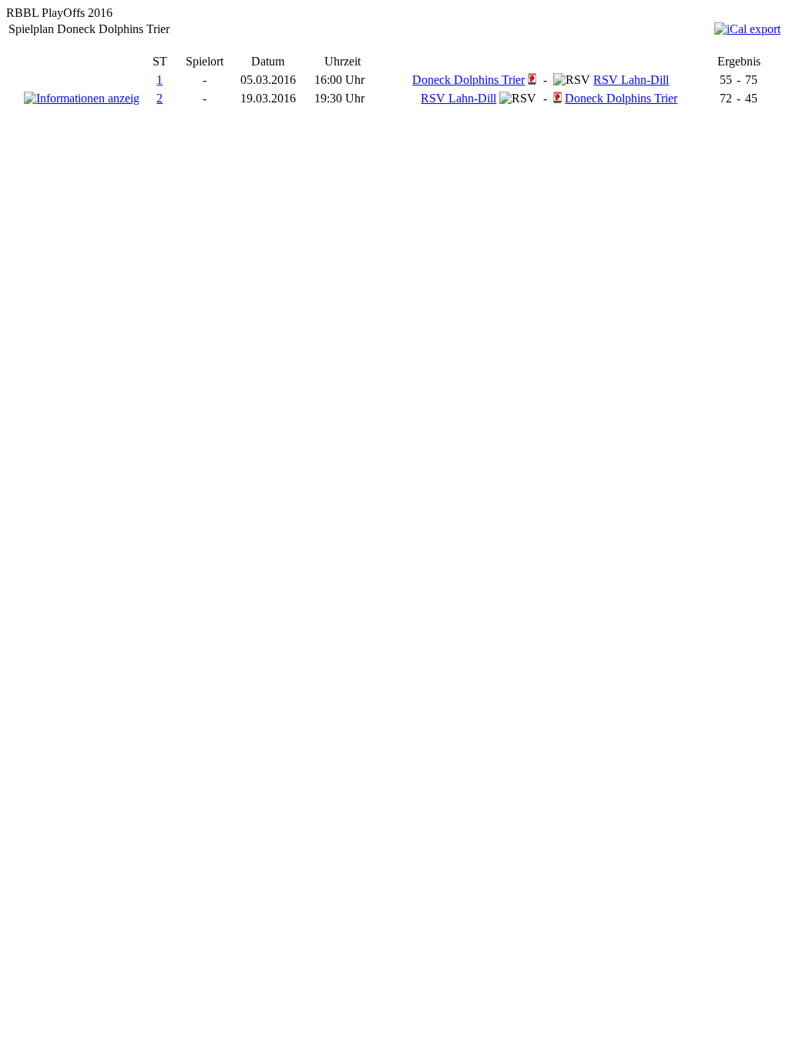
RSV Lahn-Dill (631, 79)
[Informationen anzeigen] (81, 98)
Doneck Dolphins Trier (468, 79)
